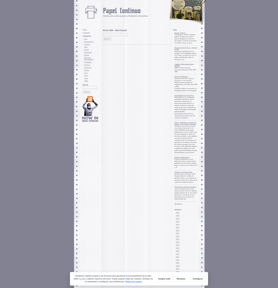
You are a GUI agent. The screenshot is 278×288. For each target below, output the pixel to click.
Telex (86, 78)
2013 (177, 251)
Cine (85, 47)
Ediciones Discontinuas (88, 58)
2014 (177, 248)
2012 (177, 254)
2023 (177, 221)
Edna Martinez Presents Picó (184, 95)
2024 (177, 219)
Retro (86, 76)
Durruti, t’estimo (179, 33)
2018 (177, 236)
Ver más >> (178, 204)
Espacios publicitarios (181, 157)
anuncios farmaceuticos (188, 161)
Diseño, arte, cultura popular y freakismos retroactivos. (125, 16)
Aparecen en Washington (182, 51)
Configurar (198, 279)
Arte (85, 39)
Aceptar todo (164, 279)
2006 (177, 272)
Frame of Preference (181, 76)
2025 (177, 216)
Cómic (86, 50)
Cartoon (87, 44)
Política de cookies (133, 281)
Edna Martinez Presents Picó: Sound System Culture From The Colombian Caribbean (184, 115)
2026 (177, 213)
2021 (177, 227)
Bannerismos (89, 42)
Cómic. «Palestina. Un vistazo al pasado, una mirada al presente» (185, 123)
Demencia (87, 52)
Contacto (86, 33)
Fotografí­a (87, 62)
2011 (177, 257)
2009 (177, 263)
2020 (177, 230)
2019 (177, 233)
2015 (177, 245)
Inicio (85, 30)
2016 (177, 242)
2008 (177, 266)
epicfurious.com (179, 59)
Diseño (86, 55)
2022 (177, 224)
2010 (177, 260)
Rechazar (181, 279)
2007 (177, 269)
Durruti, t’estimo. (187, 43)
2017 (177, 239)
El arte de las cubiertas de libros (185, 187)
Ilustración (87, 68)
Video (86, 81)
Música (86, 70)
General (87, 65)
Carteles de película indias (183, 172)
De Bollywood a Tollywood (182, 174)
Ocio (86, 73)
